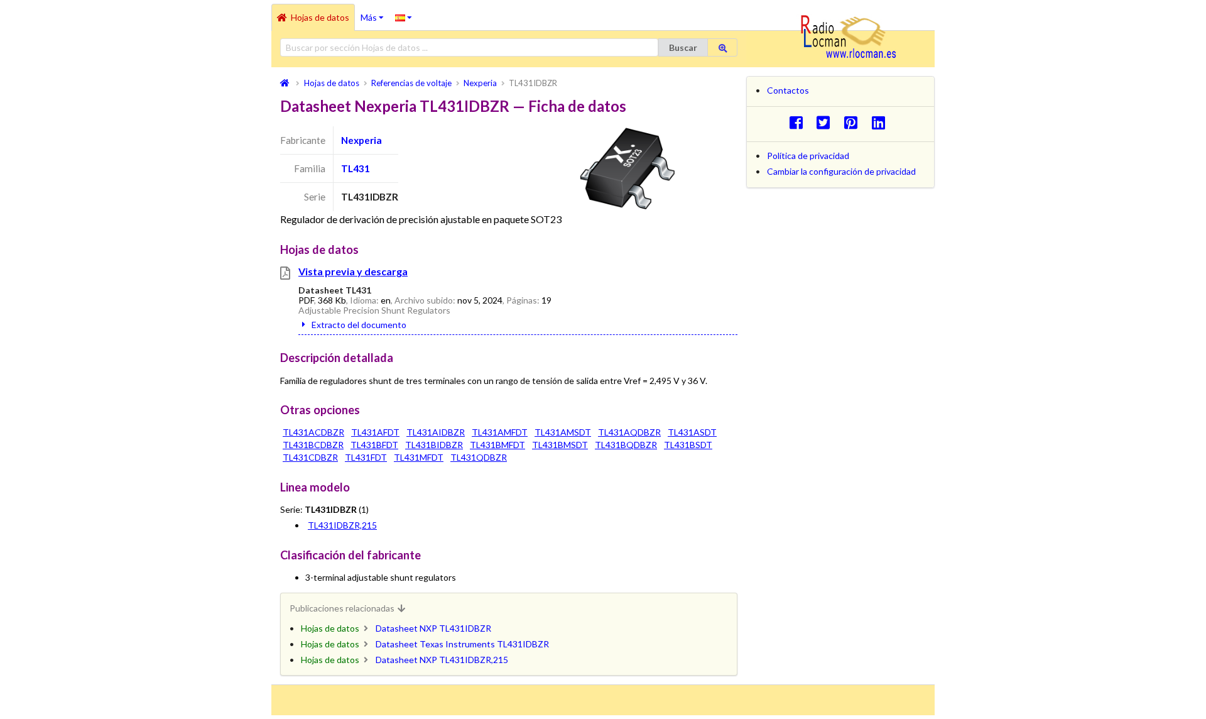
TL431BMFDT (497, 444)
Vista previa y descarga (353, 271)
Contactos (788, 90)
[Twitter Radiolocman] (827, 122)
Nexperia (361, 140)
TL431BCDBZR (313, 444)
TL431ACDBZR (313, 432)
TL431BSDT (688, 444)
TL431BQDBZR (626, 444)
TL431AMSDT (563, 432)
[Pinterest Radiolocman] (854, 122)
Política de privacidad (808, 155)
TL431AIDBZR (435, 432)
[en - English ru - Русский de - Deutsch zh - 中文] (403, 17)
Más (375, 13)
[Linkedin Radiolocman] (881, 122)
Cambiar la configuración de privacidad (841, 171)
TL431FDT (366, 457)
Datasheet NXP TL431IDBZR (433, 628)
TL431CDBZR (310, 457)
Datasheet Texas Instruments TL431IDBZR (462, 644)
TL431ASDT (692, 432)
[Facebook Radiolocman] (799, 122)
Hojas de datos (320, 17)
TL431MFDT (418, 457)
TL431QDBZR (478, 457)
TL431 (355, 168)
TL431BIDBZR (434, 444)
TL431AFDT (375, 432)
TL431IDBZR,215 (342, 525)
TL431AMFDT (500, 432)
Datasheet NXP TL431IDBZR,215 (442, 659)
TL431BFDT (374, 444)
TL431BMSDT (560, 444)
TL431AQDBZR (629, 432)
